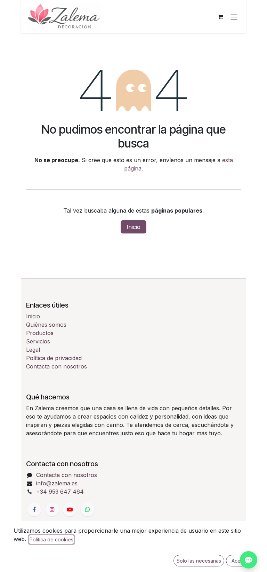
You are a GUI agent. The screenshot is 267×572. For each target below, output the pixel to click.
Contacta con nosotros (56, 366)
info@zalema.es (57, 483)
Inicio (133, 226)
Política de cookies (51, 539)
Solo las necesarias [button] (199, 561)
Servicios (38, 341)
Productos (40, 332)
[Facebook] (34, 509)
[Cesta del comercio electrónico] (220, 17)
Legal (33, 349)
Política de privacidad (54, 358)
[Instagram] (52, 509)
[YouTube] (70, 509)
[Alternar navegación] (234, 16)
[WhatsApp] (88, 509)
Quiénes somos (46, 324)
